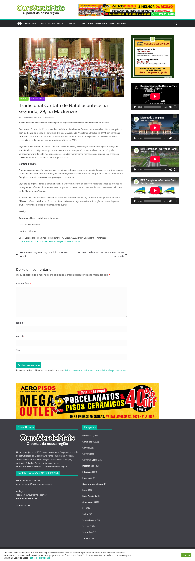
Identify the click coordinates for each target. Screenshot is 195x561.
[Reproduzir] (135, 106)
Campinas (23, 99)
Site (18, 350)
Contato (72, 23)
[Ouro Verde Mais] (19, 23)
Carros (85, 447)
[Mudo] (170, 106)
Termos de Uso (23, 505)
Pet (84, 508)
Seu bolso (87, 532)
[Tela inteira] (175, 106)
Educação (87, 472)
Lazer (85, 490)
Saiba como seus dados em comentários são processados (95, 370)
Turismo (86, 538)
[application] (155, 96)
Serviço (85, 526)
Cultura (86, 453)
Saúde (85, 514)
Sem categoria (89, 520)
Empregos (87, 478)
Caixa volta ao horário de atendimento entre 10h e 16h (100, 254)
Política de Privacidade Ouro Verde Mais (104, 23)
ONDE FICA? (31, 23)
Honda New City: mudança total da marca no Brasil (44, 254)
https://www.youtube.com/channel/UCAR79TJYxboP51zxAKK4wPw (49, 241)
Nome (20, 322)
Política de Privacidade (26, 498)
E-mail (20, 336)
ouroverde (49, 117)
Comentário (23, 283)
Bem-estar (87, 435)
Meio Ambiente (89, 496)
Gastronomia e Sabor (92, 484)
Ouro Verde (88, 502)
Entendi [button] (186, 555)
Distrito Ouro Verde (52, 23)
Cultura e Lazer (37, 99)
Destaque (87, 465)
